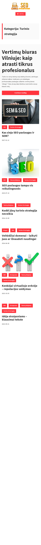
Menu (21, 14)
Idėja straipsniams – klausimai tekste (14, 317)
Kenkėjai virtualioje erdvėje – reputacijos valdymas (19, 287)
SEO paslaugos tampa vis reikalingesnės (17, 187)
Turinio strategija (15, 127)
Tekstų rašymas (15, 180)
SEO (4, 127)
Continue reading (20, 93)
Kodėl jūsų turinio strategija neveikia (19, 212)
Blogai (5, 230)
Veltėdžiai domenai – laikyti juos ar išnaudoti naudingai (19, 237)
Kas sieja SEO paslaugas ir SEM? (18, 134)
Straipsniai (13, 275)
